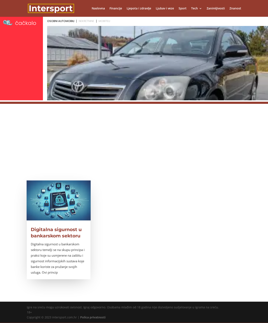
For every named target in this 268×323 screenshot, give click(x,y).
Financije (116, 8)
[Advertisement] (134, 133)
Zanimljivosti (216, 8)
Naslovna (98, 8)
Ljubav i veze (165, 8)
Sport (183, 8)
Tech (194, 8)
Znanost (235, 8)
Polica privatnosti (93, 317)
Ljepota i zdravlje (139, 8)
